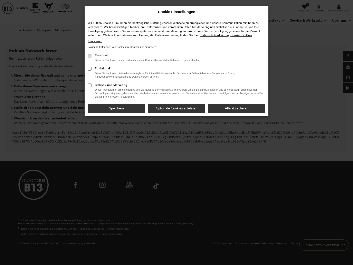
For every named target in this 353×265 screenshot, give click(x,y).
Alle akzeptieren (236, 108)
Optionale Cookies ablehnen (176, 108)
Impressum (95, 41)
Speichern (116, 108)
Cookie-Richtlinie (241, 35)
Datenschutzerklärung (214, 35)
